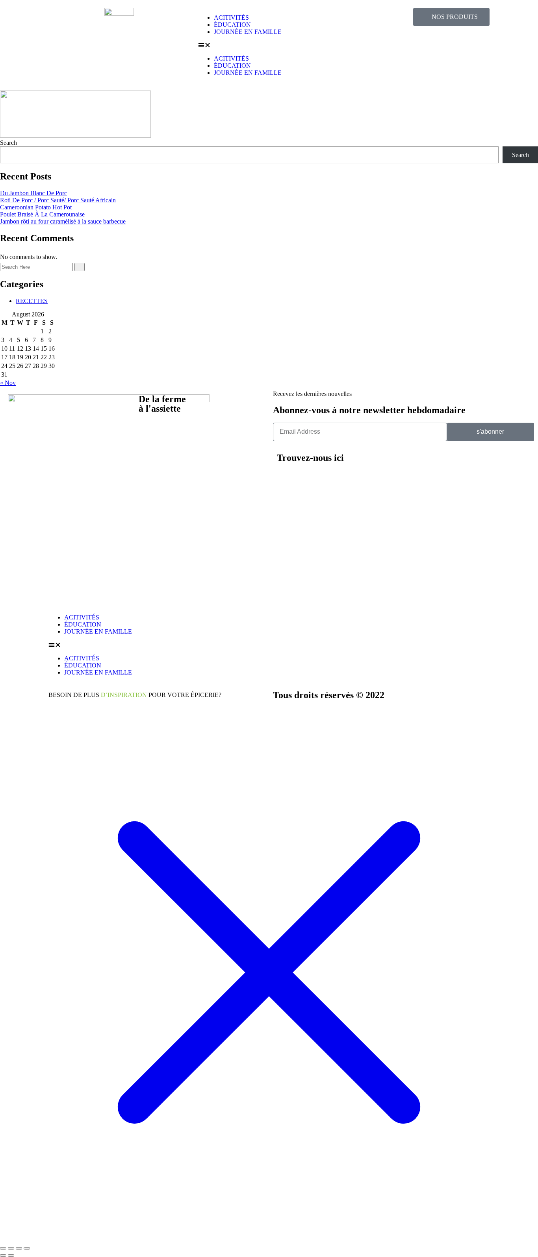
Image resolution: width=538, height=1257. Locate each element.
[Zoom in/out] (3, 1248)
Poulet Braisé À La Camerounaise (42, 214)
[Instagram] (417, 463)
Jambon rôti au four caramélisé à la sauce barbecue (63, 221)
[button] (269, 45)
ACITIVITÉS (231, 17)
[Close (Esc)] (27, 1248)
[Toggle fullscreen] (11, 1248)
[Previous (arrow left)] (3, 1255)
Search (8, 142)
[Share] (19, 1248)
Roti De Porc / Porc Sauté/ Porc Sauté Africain (58, 200)
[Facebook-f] (439, 463)
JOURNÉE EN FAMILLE (248, 31)
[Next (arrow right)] (11, 1255)
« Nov (8, 382)
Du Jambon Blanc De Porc (33, 193)
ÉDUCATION (232, 24)
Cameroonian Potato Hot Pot (36, 207)
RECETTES (32, 301)
